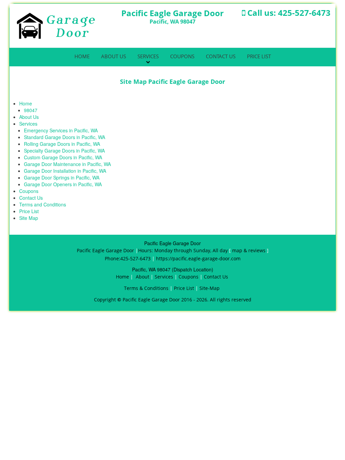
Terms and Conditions (42, 204)
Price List (259, 56)
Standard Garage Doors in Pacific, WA (64, 137)
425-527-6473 (304, 12)
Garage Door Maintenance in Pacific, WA (67, 164)
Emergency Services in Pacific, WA (61, 130)
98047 (30, 110)
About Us (113, 56)
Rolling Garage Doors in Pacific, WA (62, 143)
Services (148, 56)
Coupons (182, 56)
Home (82, 56)
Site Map (28, 218)
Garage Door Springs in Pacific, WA (61, 177)
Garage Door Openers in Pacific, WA (63, 184)
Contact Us (221, 56)
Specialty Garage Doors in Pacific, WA (64, 150)
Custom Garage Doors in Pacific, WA (63, 157)
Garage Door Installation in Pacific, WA (65, 170)
